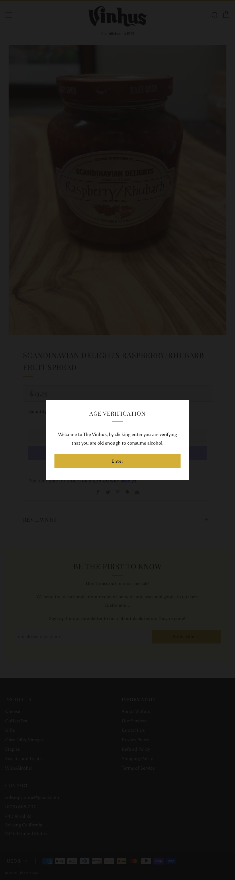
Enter (117, 461)
